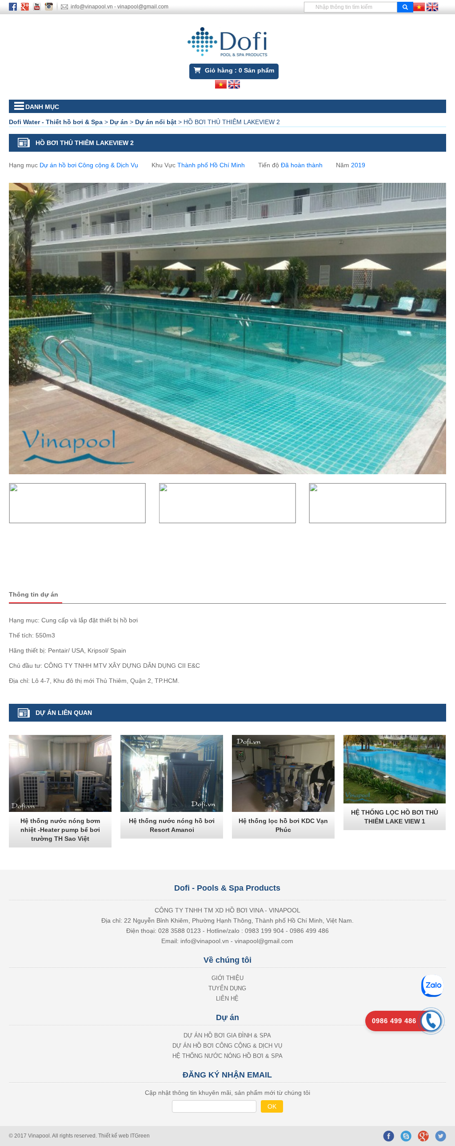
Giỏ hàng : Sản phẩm (238, 70)
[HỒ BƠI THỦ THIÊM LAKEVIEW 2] (77, 503)
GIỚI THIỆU (227, 978)
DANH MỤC (42, 106)
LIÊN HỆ (227, 998)
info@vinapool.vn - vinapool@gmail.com (119, 7)
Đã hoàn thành (302, 165)
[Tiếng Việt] (419, 6)
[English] (432, 6)
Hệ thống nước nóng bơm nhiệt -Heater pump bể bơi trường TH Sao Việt (60, 829)
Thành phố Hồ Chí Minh (211, 165)
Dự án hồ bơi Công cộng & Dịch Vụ (89, 165)
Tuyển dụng (227, 988)
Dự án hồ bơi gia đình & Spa (227, 1035)
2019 (358, 165)
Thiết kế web (114, 1136)
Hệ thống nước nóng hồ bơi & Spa (227, 1056)
